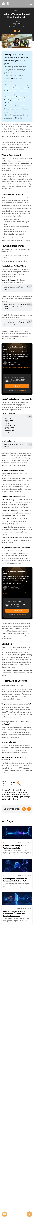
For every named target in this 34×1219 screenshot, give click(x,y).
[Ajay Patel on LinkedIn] (18, 782)
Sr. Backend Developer (15, 785)
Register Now (17, 386)
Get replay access (21, 390)
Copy (29, 286)
